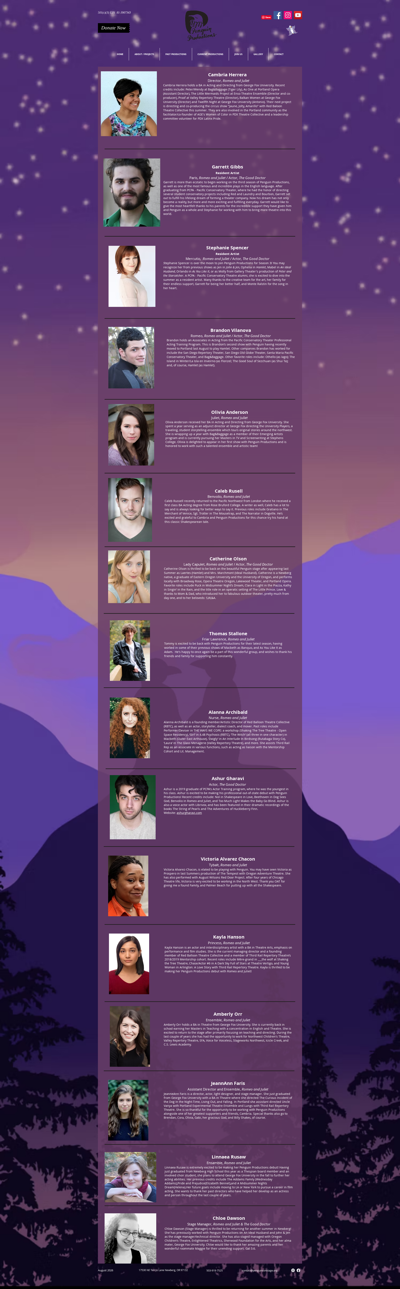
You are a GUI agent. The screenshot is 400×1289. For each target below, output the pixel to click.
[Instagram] (288, 15)
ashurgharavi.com (189, 813)
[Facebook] (278, 15)
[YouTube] (298, 15)
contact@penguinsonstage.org (260, 1270)
